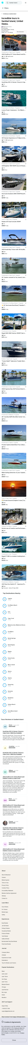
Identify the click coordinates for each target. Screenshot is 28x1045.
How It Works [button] (5, 906)
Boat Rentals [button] (5, 923)
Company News (6, 952)
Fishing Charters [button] (6, 928)
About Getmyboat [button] (6, 874)
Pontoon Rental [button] (5, 933)
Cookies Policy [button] (5, 888)
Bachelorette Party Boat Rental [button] (9, 941)
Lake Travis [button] (4, 981)
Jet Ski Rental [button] (5, 925)
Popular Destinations (8, 967)
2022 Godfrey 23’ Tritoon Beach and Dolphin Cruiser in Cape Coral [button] (13, 777)
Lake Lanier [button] (4, 973)
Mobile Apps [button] (5, 912)
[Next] (24, 43)
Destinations (5, 960)
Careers (4, 877)
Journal (4, 948)
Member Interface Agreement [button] (9, 893)
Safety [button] (3, 914)
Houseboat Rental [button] (6, 931)
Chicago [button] (4, 987)
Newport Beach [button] (5, 984)
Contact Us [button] (4, 898)
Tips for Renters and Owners (9, 962)
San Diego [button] (4, 979)
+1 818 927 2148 (6, 1008)
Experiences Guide (6, 957)
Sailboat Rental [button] (5, 938)
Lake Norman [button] (5, 989)
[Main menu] (26, 3)
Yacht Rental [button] (5, 936)
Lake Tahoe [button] (5, 976)
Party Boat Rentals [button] (6, 944)
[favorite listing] (25, 52)
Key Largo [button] (4, 992)
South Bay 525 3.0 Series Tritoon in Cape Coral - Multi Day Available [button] (13, 732)
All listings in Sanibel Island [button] (9, 13)
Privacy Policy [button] (5, 885)
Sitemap (4, 895)
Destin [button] (3, 994)
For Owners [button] (4, 909)
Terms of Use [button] (18, 1028)
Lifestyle (4, 955)
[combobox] (13, 2)
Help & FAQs (5, 1006)
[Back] (3, 43)
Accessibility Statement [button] (7, 890)
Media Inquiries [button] (5, 880)
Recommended (20, 31)
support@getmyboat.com (8, 1011)
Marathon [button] (4, 997)
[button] (4, 28)
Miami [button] (3, 971)
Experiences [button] (5, 919)
